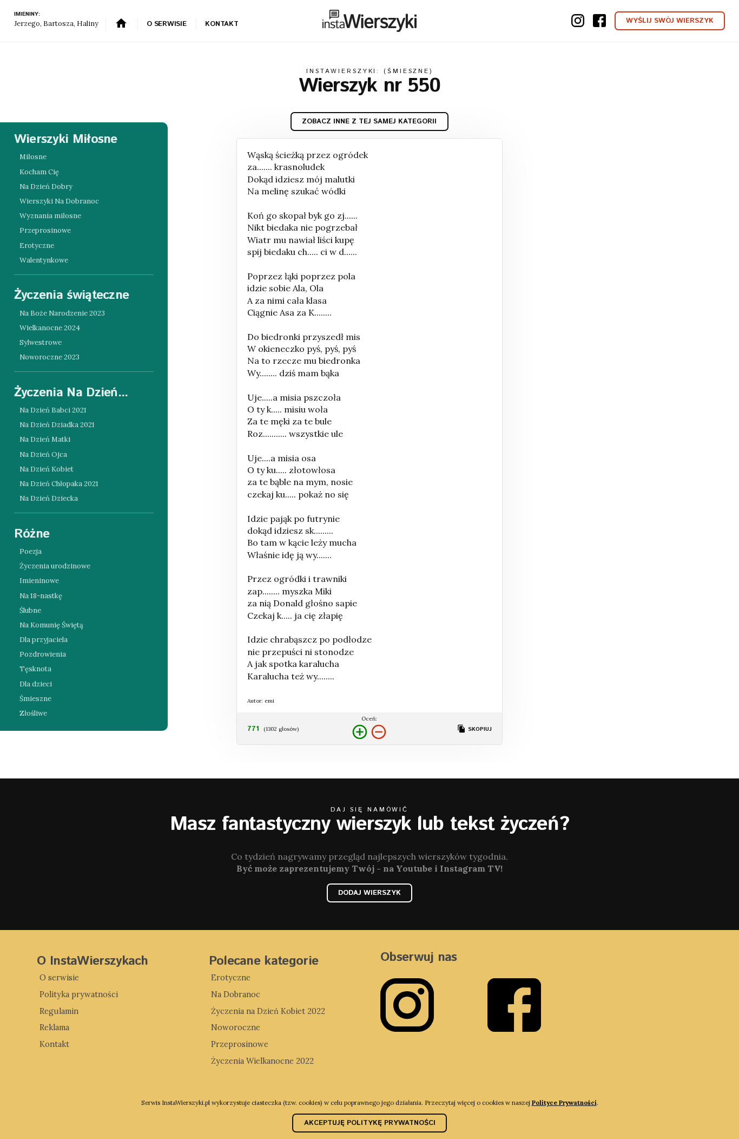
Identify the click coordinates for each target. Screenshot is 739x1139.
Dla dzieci (35, 684)
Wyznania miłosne (50, 215)
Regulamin (58, 1011)
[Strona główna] (121, 24)
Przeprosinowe (45, 230)
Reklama (54, 1027)
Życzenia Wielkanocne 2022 (262, 1061)
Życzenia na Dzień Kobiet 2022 (268, 1011)
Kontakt (221, 24)
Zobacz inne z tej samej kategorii (369, 121)
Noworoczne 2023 (49, 357)
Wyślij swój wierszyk (670, 21)
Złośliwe (33, 713)
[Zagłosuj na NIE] (378, 732)
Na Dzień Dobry (45, 186)
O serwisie (166, 24)
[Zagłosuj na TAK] (359, 732)
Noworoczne (235, 1027)
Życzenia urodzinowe (54, 566)
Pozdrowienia (42, 654)
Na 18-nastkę (40, 595)
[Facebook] (541, 1005)
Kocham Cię (39, 171)
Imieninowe (39, 580)
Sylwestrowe (40, 342)
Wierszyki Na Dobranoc (59, 201)
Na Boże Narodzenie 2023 (62, 313)
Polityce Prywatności (564, 1102)
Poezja (30, 551)
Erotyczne (36, 245)
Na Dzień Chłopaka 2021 (58, 483)
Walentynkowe (43, 260)
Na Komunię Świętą (51, 625)
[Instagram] (433, 1005)
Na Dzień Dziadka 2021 (57, 424)
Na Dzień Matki (44, 439)
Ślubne (30, 610)
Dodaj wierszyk (369, 893)
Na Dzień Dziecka (48, 498)
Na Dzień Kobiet (46, 469)
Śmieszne (35, 698)
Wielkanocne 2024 (49, 327)
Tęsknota (35, 668)
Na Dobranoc (235, 994)
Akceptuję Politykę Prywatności (370, 1123)
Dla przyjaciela (43, 639)
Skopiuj (479, 729)
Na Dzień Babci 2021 (53, 410)
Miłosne (33, 156)
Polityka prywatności (78, 994)
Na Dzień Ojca (43, 454)
